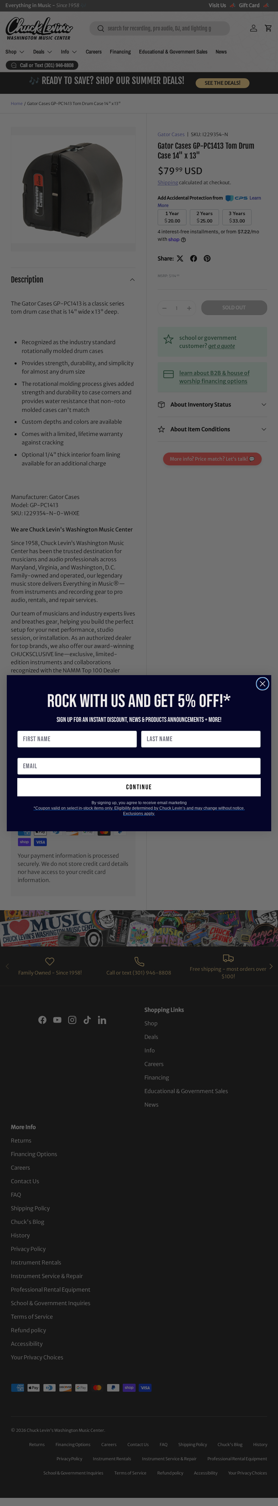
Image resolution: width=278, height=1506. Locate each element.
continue (139, 787)
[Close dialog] (263, 684)
